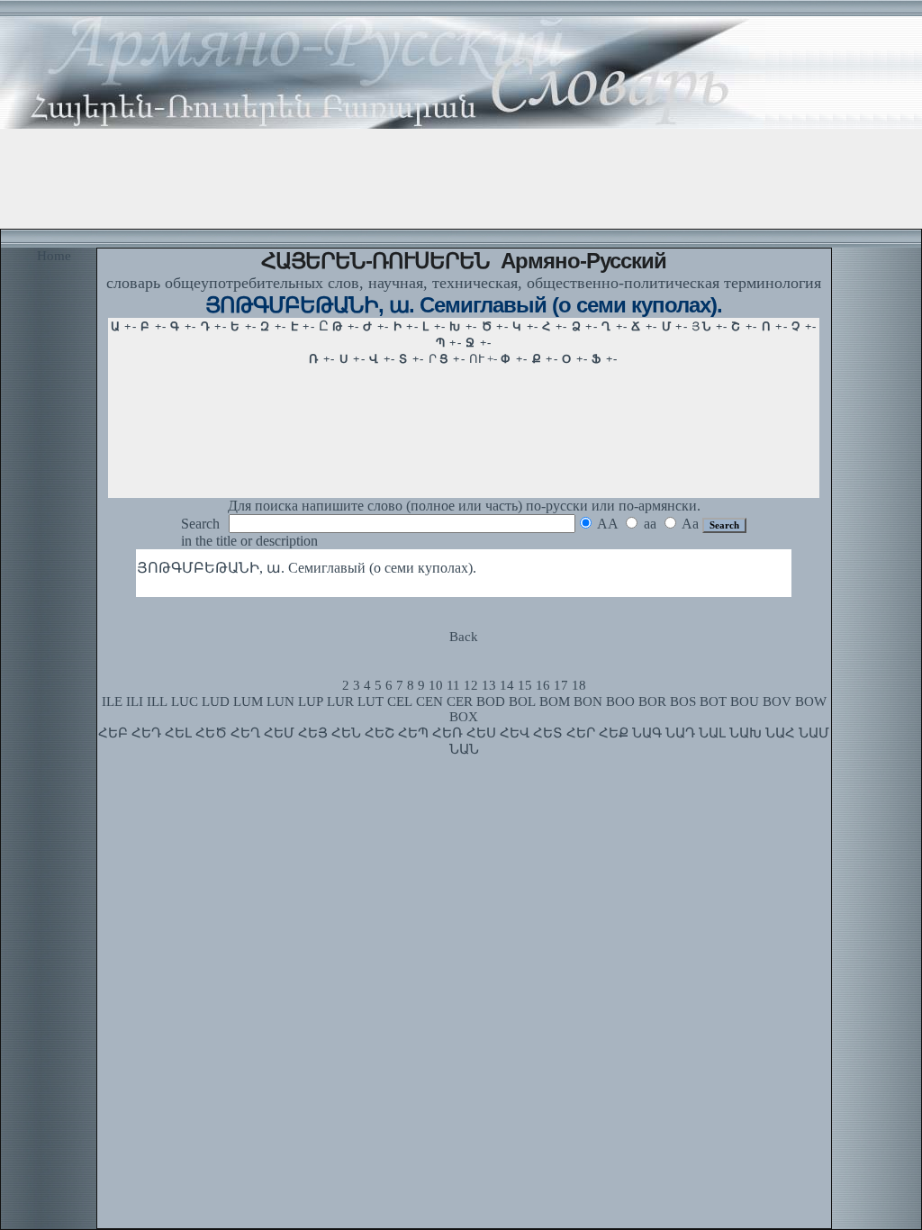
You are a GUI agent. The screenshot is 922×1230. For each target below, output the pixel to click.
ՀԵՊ (413, 733)
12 (471, 685)
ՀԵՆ (346, 733)
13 (489, 685)
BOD (490, 701)
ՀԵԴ (146, 733)
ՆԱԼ (712, 733)
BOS (683, 701)
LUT (370, 701)
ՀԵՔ (613, 733)
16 (543, 685)
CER (460, 701)
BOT (713, 701)
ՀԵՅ (313, 733)
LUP (310, 701)
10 (436, 685)
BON (588, 701)
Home (54, 256)
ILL (157, 701)
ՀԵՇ (379, 733)
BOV (777, 701)
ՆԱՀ (780, 733)
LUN (280, 701)
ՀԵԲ (113, 733)
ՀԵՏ (548, 733)
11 (453, 685)
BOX (463, 717)
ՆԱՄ (814, 733)
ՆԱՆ (464, 749)
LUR (340, 701)
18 (579, 685)
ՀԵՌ (447, 733)
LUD (216, 701)
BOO (620, 701)
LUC (184, 701)
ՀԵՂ (245, 733)
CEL (399, 701)
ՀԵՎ (514, 733)
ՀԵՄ (279, 733)
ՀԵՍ (481, 733)
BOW (811, 701)
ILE (112, 701)
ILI (134, 701)
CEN (429, 701)
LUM (248, 701)
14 (507, 685)
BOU (744, 701)
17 (561, 685)
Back (463, 636)
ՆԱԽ (745, 733)
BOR (652, 701)
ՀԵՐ (580, 733)
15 (525, 685)
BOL (522, 701)
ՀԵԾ (211, 733)
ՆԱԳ (647, 733)
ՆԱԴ (680, 733)
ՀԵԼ (178, 733)
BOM (554, 701)
